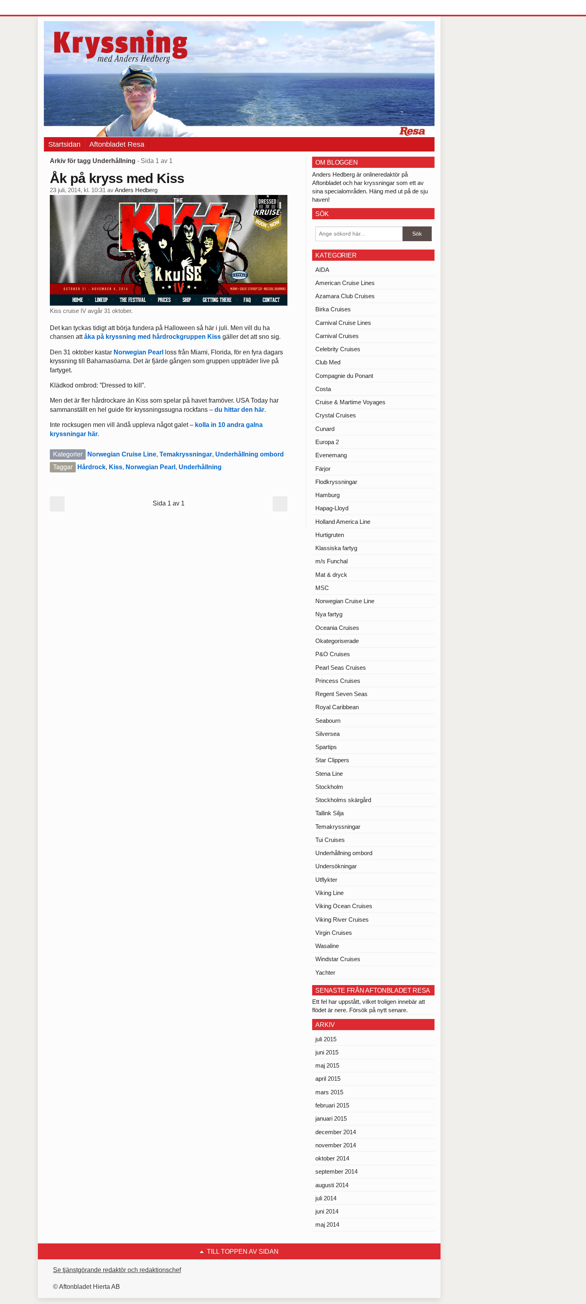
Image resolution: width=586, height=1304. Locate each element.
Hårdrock (91, 467)
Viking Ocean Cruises (343, 906)
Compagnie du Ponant (344, 375)
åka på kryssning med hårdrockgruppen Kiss (152, 336)
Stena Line (329, 773)
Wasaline (327, 945)
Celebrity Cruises (337, 349)
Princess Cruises (337, 680)
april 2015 (327, 1078)
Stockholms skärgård (343, 800)
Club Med (327, 362)
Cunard (324, 428)
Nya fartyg (328, 614)
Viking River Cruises (342, 919)
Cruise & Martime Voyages (350, 402)
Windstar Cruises (337, 959)
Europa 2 (327, 442)
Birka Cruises (333, 309)
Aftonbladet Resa (116, 144)
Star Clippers (332, 760)
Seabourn (327, 720)
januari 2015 (331, 1118)
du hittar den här (239, 409)
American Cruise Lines (345, 282)
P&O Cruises (332, 654)
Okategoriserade (337, 640)
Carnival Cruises (337, 335)
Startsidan (64, 144)
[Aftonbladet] (74, 8)
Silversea (327, 733)
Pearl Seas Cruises (340, 667)
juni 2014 (326, 1211)
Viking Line (329, 892)
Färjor (322, 468)
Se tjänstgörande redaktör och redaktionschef (117, 1270)
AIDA (322, 269)
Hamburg (327, 495)
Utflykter (326, 879)
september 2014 (336, 1171)
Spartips (326, 746)
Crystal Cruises (335, 415)
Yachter (325, 972)
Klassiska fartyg (336, 548)
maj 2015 (327, 1065)
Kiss (115, 467)
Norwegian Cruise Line (121, 454)
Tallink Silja (329, 813)
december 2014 (335, 1132)
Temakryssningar (185, 454)
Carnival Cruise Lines (343, 322)
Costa (323, 388)
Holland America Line (342, 521)
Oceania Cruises (337, 627)
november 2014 (335, 1145)
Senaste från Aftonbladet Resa (372, 990)
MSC (322, 587)
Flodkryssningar (336, 481)
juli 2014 (325, 1198)
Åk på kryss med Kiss (117, 178)
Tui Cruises (330, 839)
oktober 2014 (332, 1158)
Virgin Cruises (333, 932)
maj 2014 (327, 1224)
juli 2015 (325, 1039)
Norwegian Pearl (138, 352)
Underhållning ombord (249, 454)
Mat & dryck (331, 574)
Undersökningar (336, 866)
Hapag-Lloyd (331, 508)
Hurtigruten (329, 534)
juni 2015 (326, 1052)
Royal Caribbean (337, 707)
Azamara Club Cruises (345, 296)
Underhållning (200, 467)
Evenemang (331, 455)
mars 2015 (329, 1092)
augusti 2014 (331, 1185)
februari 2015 (332, 1105)
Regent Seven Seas (341, 693)
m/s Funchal (331, 561)
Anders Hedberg (136, 190)
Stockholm (329, 786)
